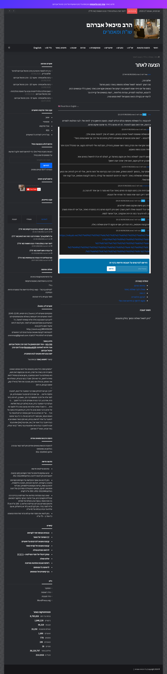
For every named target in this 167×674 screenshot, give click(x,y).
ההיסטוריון (146, 186)
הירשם (111, 268)
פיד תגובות (46, 596)
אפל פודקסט (44, 126)
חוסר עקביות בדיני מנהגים (42, 296)
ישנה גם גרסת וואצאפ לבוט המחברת (38, 353)
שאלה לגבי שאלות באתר (134, 289)
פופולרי (29, 219)
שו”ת (131, 47)
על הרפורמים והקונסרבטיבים (41, 276)
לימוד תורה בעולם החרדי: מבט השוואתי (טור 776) (107, 11)
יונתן (149, 74)
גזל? (50, 285)
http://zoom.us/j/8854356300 (39, 329)
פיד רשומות (46, 592)
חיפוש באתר (61, 47)
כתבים (120, 47)
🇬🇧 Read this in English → (68, 106)
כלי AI (49, 47)
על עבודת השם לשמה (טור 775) (41, 250)
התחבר (48, 588)
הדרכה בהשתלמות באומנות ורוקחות (38, 281)
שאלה (150, 57)
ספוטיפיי (46, 121)
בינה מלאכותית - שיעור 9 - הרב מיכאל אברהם (32, 98)
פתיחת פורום (139, 285)
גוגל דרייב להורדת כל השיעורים (37, 134)
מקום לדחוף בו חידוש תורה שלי (132, 300)
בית (156, 57)
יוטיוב (47, 117)
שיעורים (109, 47)
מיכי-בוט (49, 344)
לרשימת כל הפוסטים (41, 567)
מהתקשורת (95, 47)
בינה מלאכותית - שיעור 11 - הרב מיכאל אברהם (32, 77)
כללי (145, 57)
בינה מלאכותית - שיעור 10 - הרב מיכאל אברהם (32, 84)
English (37, 47)
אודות (83, 47)
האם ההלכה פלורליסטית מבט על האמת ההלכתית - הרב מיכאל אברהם (30, 92)
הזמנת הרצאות (143, 47)
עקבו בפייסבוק (47, 199)
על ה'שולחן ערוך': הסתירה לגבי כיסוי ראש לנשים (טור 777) (32, 236)
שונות (74, 47)
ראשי (156, 47)
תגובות (14, 219)
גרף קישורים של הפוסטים (39, 571)
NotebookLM (30, 347)
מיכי (149, 114)
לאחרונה (44, 219)
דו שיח (142, 293)
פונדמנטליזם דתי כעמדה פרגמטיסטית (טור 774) (35, 258)
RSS (47, 130)
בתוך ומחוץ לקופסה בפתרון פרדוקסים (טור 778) (35, 229)
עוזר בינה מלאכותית (97, 4)
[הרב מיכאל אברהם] (121, 29)
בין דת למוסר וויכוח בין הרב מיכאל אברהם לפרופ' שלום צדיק (31, 72)
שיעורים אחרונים (46, 63)
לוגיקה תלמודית (138, 296)
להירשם (46, 165)
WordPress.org (44, 600)
